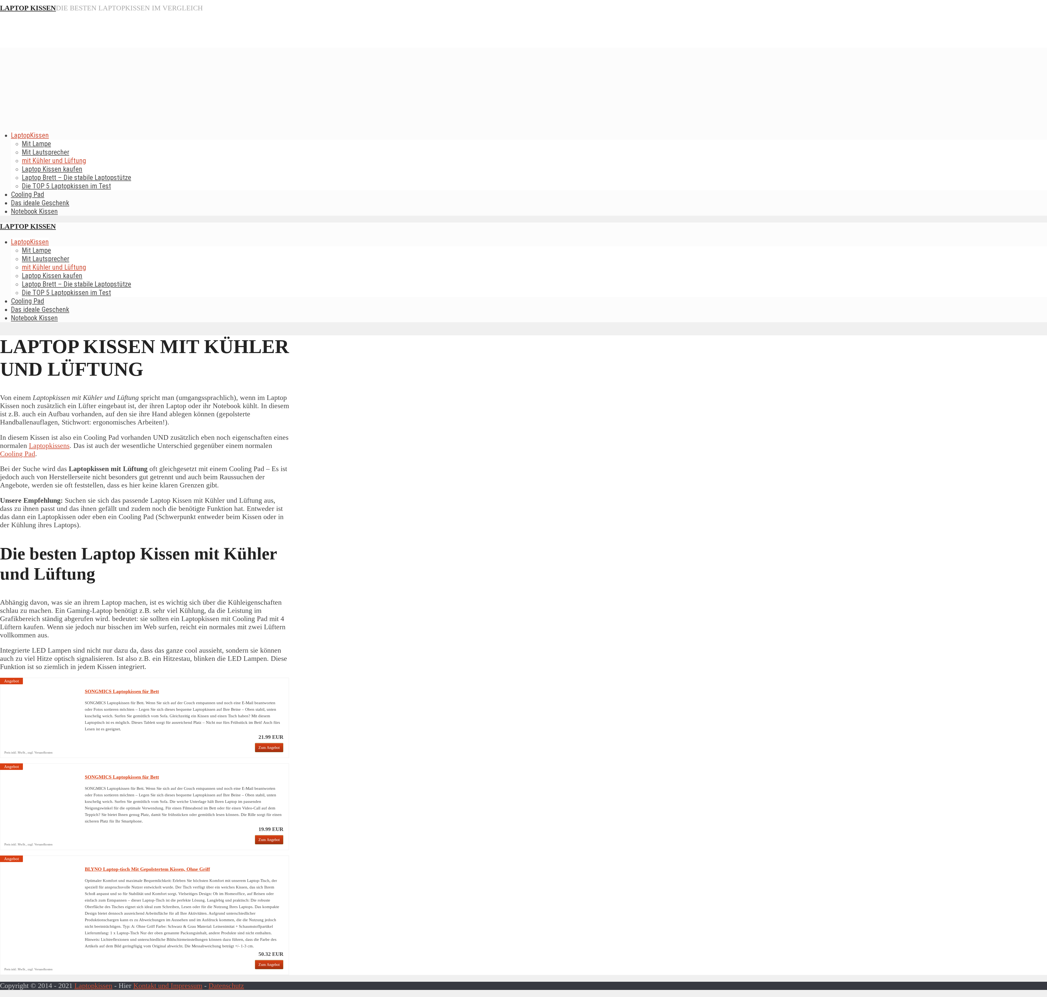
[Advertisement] (523, 86)
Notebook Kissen (34, 211)
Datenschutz (226, 986)
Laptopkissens (49, 446)
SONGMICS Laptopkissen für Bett (122, 691)
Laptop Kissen (28, 8)
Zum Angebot (269, 748)
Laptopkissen (93, 986)
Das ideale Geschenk (40, 203)
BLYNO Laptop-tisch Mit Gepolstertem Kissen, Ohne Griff (147, 869)
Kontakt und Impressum (167, 986)
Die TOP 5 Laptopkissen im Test (66, 186)
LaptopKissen (30, 135)
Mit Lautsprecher (45, 152)
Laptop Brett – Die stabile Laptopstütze (76, 177)
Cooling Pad (27, 194)
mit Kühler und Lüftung (54, 160)
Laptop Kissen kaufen (52, 169)
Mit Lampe (36, 144)
